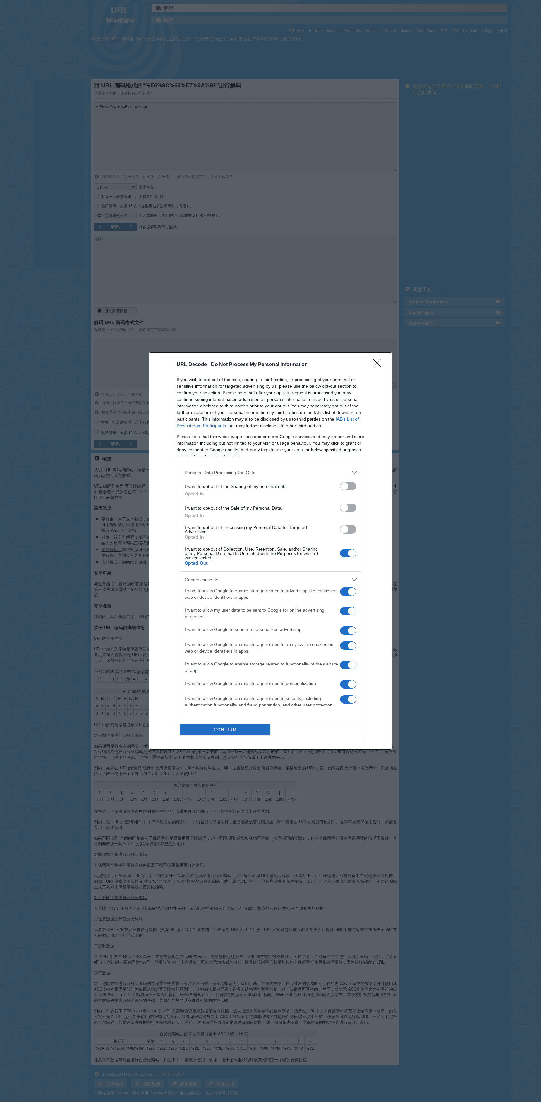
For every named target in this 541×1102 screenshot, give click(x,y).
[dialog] (270, 551)
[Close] (379, 365)
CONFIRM (225, 729)
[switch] (348, 486)
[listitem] (270, 472)
